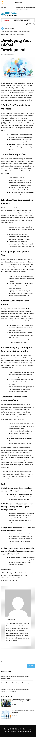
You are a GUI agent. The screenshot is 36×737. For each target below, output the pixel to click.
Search (3, 662)
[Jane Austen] (18, 603)
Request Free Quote (25, 731)
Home (7, 731)
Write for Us (14, 731)
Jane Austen (10, 54)
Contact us (21, 476)
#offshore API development (17, 34)
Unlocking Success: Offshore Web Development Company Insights (21, 700)
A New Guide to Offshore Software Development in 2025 (18, 8)
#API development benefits (10, 32)
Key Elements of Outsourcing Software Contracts (23, 711)
